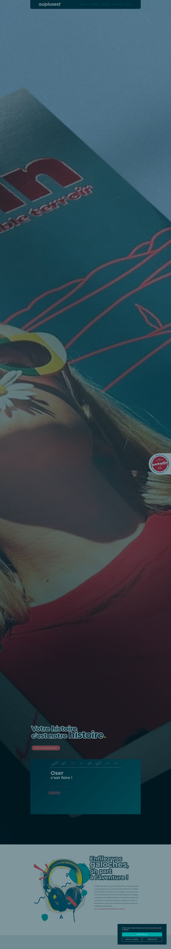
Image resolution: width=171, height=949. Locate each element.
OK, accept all (142, 934)
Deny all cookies (131, 939)
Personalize (152, 939)
